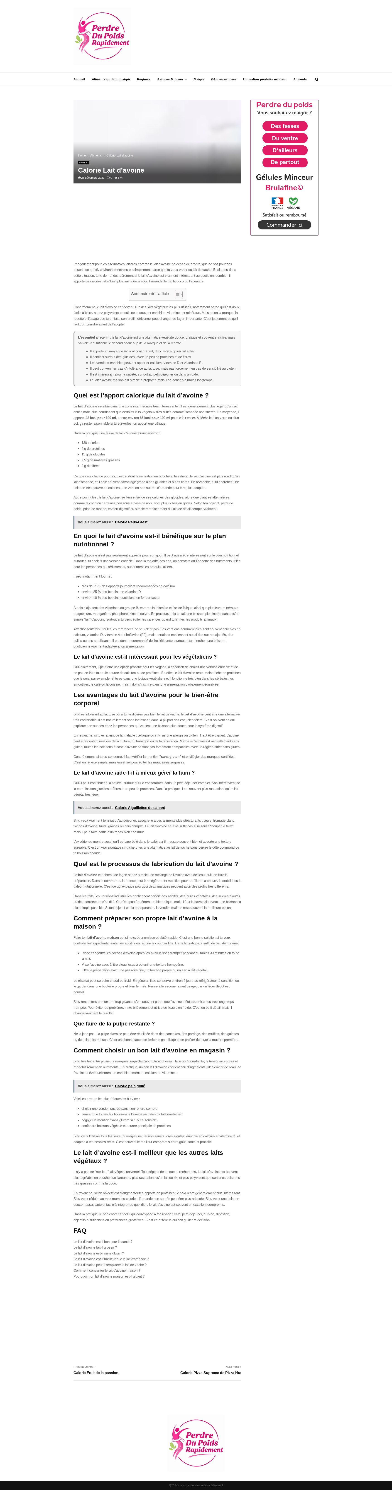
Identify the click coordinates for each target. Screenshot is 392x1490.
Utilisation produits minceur (265, 79)
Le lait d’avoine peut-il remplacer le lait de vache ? (110, 1265)
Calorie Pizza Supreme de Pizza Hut (210, 1373)
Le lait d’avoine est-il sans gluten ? (99, 1253)
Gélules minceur (223, 79)
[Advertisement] (235, 36)
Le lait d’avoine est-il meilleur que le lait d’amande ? (111, 1259)
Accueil (79, 79)
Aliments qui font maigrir (111, 79)
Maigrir (199, 79)
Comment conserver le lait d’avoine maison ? (107, 1270)
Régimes (143, 79)
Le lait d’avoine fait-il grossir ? (95, 1247)
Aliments (300, 79)
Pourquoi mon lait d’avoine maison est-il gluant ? (109, 1276)
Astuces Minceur (170, 79)
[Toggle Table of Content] (176, 294)
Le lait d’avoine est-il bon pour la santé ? (103, 1242)
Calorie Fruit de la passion (96, 1373)
